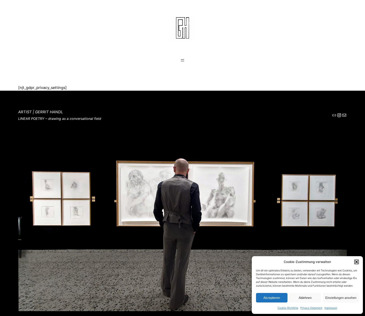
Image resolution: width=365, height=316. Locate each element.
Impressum (330, 307)
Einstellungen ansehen (340, 298)
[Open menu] (182, 60)
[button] (356, 262)
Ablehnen (305, 298)
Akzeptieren (271, 298)
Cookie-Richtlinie (288, 307)
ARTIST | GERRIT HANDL (40, 112)
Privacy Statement (311, 307)
